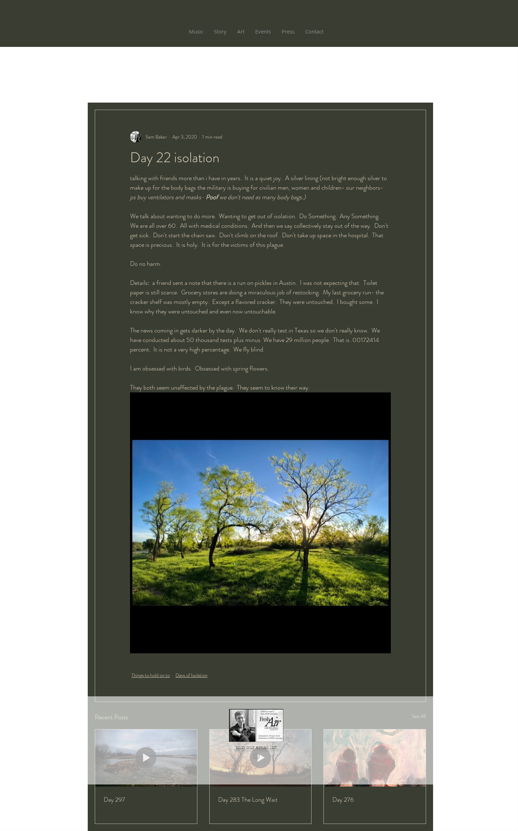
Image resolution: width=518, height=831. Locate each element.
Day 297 (114, 799)
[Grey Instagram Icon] (256, 756)
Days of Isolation (191, 675)
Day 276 (343, 799)
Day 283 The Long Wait (248, 799)
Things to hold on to (150, 675)
